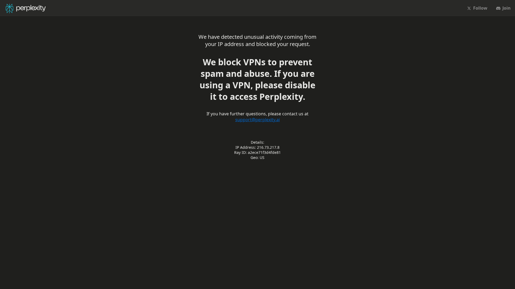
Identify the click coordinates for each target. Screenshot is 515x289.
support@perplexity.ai (257, 120)
